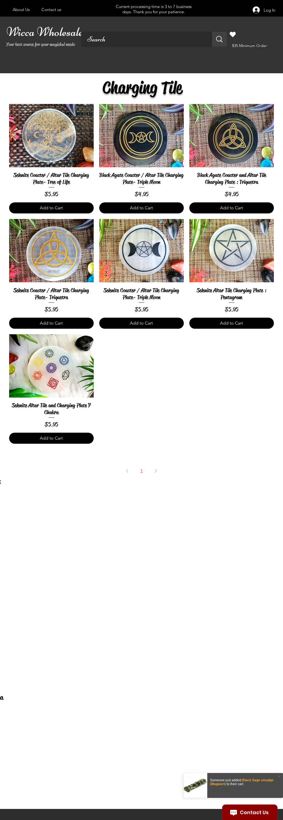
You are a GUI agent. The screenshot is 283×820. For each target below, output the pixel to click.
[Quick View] (51, 135)
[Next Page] (156, 470)
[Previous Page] (127, 470)
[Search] (219, 39)
